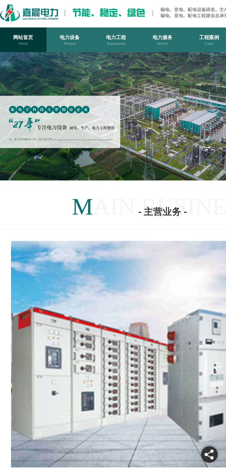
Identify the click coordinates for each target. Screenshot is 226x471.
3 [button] (172, 170)
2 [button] (163, 170)
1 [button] (153, 170)
